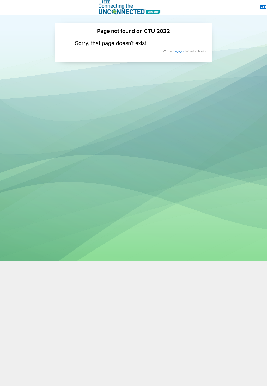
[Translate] (263, 7)
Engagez (179, 51)
